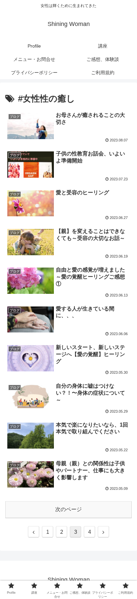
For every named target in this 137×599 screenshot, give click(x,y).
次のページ (68, 509)
